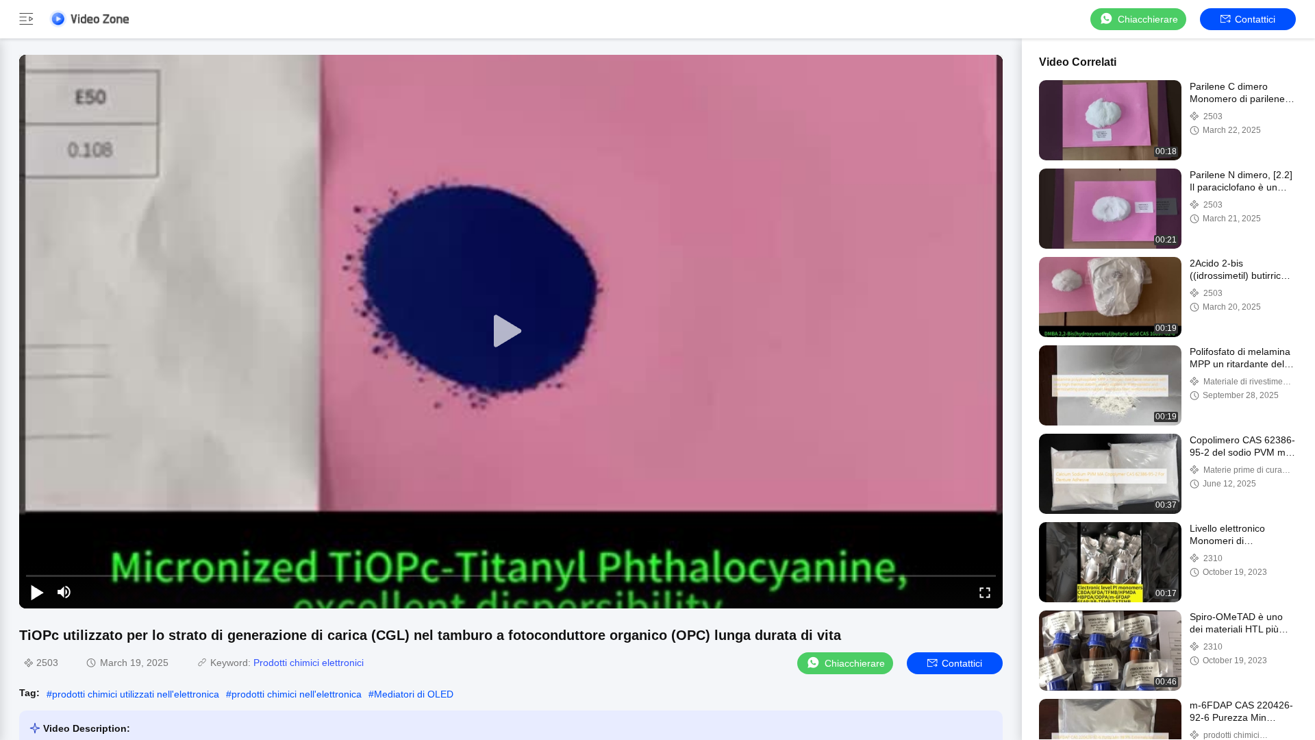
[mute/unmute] (64, 592)
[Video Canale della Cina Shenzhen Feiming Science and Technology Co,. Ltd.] (89, 18)
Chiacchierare (1148, 19)
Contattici (1255, 19)
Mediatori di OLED (413, 694)
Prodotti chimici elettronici (308, 662)
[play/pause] (37, 592)
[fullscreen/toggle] (985, 592)
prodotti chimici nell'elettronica (296, 694)
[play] (511, 331)
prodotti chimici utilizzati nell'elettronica (135, 694)
